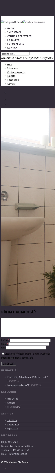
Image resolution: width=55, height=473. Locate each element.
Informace (12, 68)
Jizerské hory (13, 406)
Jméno (5, 340)
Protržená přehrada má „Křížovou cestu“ (27, 377)
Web (3, 347)
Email (4, 343)
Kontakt (13, 47)
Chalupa (11, 402)
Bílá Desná (12, 398)
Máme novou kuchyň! (18, 385)
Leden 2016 (13, 424)
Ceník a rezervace (16, 72)
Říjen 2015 (12, 428)
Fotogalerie (13, 79)
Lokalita (11, 75)
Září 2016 (12, 420)
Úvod (9, 64)
